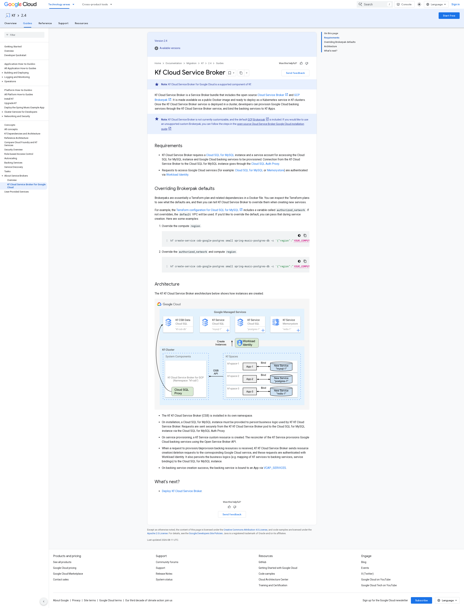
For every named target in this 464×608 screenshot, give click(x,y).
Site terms (90, 600)
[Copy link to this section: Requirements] (186, 146)
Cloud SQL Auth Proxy (265, 163)
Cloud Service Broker (271, 95)
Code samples (267, 573)
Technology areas (59, 4)
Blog (363, 562)
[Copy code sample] (305, 235)
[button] (23, 73)
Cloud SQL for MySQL (220, 155)
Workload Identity (177, 174)
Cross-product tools (95, 4)
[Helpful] (301, 63)
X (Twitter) (367, 573)
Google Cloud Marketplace (68, 573)
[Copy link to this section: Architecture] (183, 284)
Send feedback (295, 73)
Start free (449, 15)
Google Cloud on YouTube (376, 579)
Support (63, 23)
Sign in (455, 4)
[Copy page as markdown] (241, 73)
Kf (13, 15)
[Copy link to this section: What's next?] (183, 482)
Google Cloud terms (110, 600)
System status (164, 579)
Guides (27, 23)
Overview (10, 23)
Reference (45, 23)
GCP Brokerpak (256, 119)
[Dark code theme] (299, 235)
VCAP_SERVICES (275, 468)
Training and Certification (273, 585)
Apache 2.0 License (157, 533)
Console (406, 4)
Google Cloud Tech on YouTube (379, 585)
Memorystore (275, 170)
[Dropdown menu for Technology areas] (74, 4)
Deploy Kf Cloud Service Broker (182, 491)
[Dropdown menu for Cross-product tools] (112, 4)
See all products (62, 562)
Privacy (76, 600)
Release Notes (164, 573)
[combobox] (375, 4)
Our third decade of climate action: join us (148, 600)
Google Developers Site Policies (206, 533)
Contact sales (61, 579)
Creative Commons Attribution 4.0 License (245, 529)
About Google (61, 600)
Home (158, 63)
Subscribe (421, 600)
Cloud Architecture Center (273, 579)
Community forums (167, 562)
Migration (191, 63)
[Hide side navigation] (43, 601)
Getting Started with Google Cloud (278, 567)
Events (365, 567)
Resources (81, 23)
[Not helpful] (306, 63)
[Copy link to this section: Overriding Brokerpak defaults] (218, 189)
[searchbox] (24, 35)
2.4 (23, 15)
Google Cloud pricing (64, 567)
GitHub (262, 562)
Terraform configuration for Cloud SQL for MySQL (207, 210)
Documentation (174, 63)
